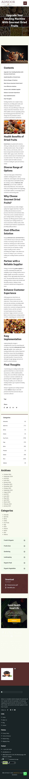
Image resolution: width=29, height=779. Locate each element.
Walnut (5, 463)
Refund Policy (5, 738)
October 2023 (7, 488)
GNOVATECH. (16, 773)
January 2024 (7, 482)
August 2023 (7, 492)
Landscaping (8, 557)
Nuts (4, 446)
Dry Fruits (5, 438)
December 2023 (8, 484)
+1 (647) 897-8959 (7, 749)
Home (3, 717)
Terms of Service (6, 736)
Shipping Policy (6, 741)
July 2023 (6, 494)
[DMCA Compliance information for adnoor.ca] (12, 762)
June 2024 (6, 480)
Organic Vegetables (10, 568)
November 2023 (8, 486)
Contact (4, 725)
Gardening (7, 551)
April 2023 (6, 500)
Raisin (4, 454)
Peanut (5, 450)
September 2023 (8, 490)
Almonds (5, 421)
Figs (4, 442)
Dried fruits (7, 144)
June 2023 (6, 496)
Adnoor (10, 389)
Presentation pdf (12, 585)
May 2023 (6, 498)
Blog (3, 722)
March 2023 (7, 502)
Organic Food (8, 563)
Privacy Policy (5, 733)
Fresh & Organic (9, 540)
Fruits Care (7, 546)
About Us (4, 720)
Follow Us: (4, 652)
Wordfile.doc (11, 587)
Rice (4, 458)
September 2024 (8, 476)
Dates (4, 434)
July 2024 (6, 478)
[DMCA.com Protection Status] (5, 762)
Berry (4, 429)
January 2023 (7, 506)
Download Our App (13, 759)
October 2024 (7, 474)
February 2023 (7, 504)
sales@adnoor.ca (6, 752)
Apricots (5, 425)
